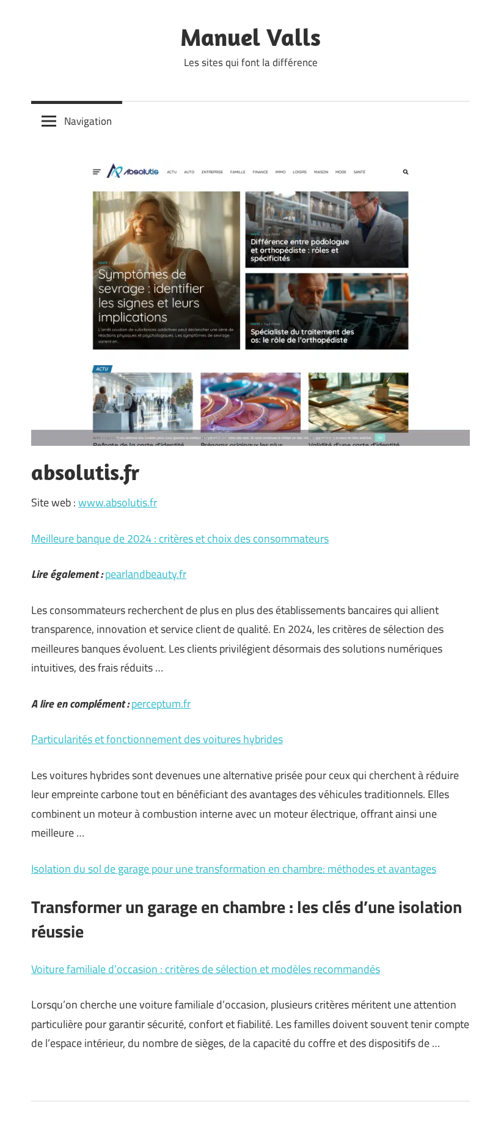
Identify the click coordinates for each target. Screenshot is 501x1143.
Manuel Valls (250, 36)
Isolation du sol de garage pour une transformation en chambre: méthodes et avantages (233, 868)
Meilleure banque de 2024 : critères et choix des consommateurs (180, 538)
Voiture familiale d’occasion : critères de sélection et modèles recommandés (205, 969)
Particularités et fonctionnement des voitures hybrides (157, 739)
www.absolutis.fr (117, 502)
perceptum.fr (161, 703)
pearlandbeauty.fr (145, 574)
